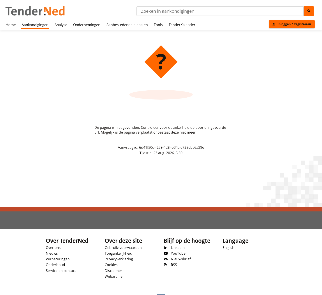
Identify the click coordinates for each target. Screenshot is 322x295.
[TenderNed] (35, 15)
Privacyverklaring (119, 259)
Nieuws (52, 253)
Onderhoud (55, 264)
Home (11, 24)
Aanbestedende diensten (127, 24)
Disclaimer (113, 270)
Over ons (53, 247)
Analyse (61, 24)
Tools (158, 24)
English (228, 247)
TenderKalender (182, 24)
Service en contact (61, 270)
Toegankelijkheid (118, 253)
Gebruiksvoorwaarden (123, 247)
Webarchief (114, 276)
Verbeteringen (58, 259)
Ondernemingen (86, 24)
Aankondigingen (35, 24)
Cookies (111, 264)
